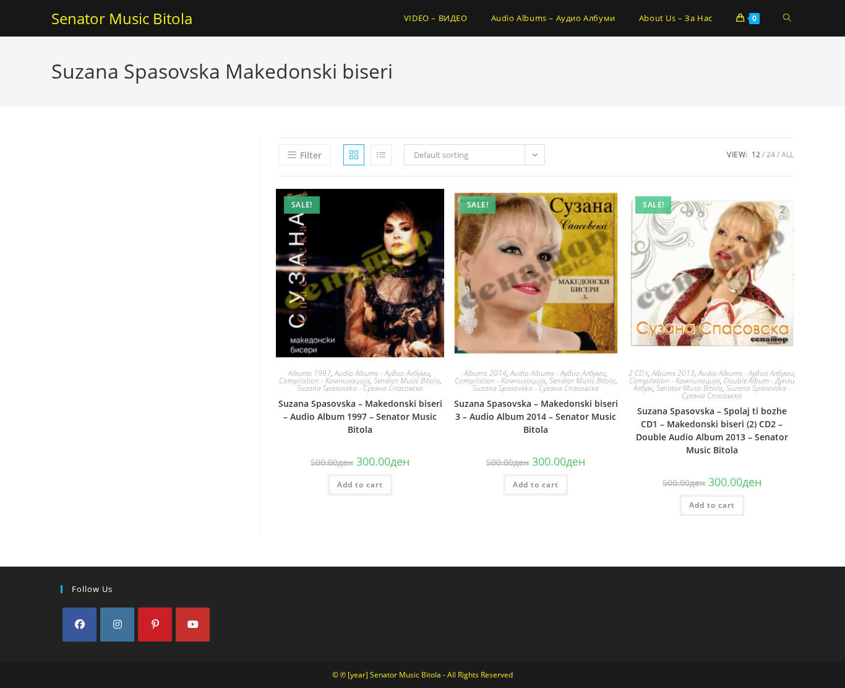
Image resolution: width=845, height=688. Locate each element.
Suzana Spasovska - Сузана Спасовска (360, 388)
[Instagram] (117, 624)
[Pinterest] (155, 624)
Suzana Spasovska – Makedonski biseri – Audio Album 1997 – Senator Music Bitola (360, 416)
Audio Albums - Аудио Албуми (382, 373)
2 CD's (638, 373)
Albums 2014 (485, 373)
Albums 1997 (309, 373)
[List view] (381, 154)
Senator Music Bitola (121, 18)
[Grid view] (353, 154)
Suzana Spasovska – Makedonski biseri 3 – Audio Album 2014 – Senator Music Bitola (536, 416)
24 (770, 154)
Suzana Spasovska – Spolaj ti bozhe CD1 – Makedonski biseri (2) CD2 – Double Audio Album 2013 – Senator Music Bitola (712, 430)
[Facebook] (79, 624)
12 (756, 154)
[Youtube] (193, 624)
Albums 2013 (673, 373)
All (787, 154)
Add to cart (360, 484)
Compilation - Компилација (324, 380)
